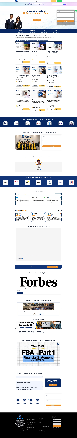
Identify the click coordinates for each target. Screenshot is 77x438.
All (17, 40)
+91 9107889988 (54, 417)
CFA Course (34, 51)
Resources (39, 1)
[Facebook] (17, 418)
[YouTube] (20, 418)
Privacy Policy (58, 148)
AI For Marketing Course (21, 99)
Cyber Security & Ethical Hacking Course (37, 99)
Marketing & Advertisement (41, 40)
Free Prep (35, 1)
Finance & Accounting (30, 40)
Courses (31, 1)
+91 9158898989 (54, 416)
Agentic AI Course (36, 75)
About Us (41, 419)
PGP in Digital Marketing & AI (22, 75)
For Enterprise (45, 1)
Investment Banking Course (22, 51)
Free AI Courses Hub (43, 427)
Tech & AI (22, 40)
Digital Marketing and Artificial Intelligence (52, 52)
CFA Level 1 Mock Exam (43, 423)
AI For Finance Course (52, 75)
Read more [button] (26, 220)
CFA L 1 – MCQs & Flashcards (44, 426)
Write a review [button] (58, 194)
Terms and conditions (43, 431)
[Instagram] (19, 418)
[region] (38, 4)
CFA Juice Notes (42, 425)
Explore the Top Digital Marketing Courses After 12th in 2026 (29, 331)
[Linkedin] (22, 418)
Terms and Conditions (68, 23)
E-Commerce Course (52, 99)
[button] (53, 1)
